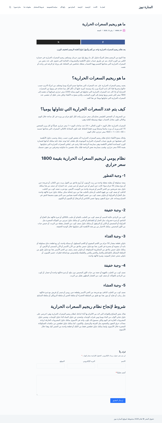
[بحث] (10, 7)
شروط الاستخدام (39, 7)
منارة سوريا (17, 7)
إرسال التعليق (118, 400)
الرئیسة (80, 7)
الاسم (123, 361)
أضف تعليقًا (120, 372)
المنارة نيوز (146, 7)
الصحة (99, 30)
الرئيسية (87, 7)
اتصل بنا (102, 7)
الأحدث (95, 7)
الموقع (62, 361)
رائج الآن (62, 7)
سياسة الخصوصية (52, 7)
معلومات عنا (27, 7)
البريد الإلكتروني (89, 361)
